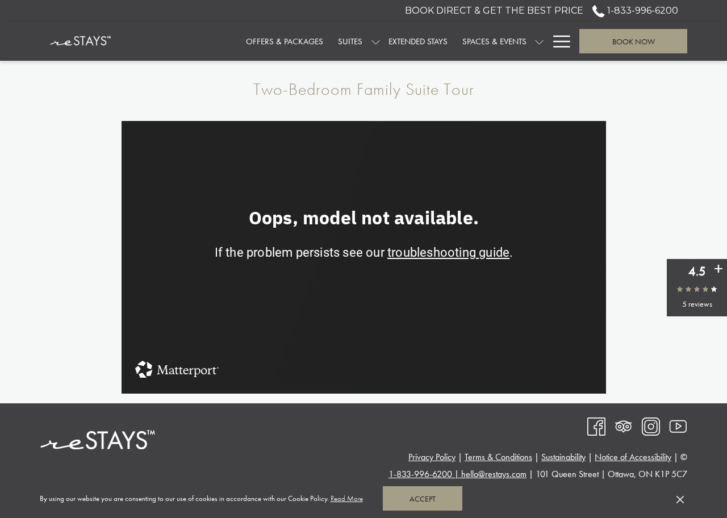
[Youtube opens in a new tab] (678, 425)
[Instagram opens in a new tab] (651, 425)
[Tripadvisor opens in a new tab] (624, 425)
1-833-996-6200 (641, 10)
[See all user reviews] (718, 269)
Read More (347, 500)
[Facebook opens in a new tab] (596, 425)
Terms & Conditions (498, 457)
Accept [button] (423, 499)
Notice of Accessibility (633, 457)
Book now (633, 41)
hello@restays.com (494, 474)
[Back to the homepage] (81, 41)
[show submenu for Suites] (375, 41)
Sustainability (563, 457)
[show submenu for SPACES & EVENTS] (539, 41)
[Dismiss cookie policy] (680, 498)
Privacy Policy (432, 457)
